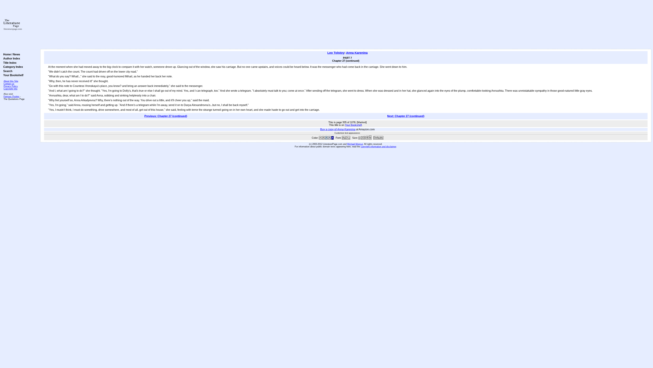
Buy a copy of (337, 129)
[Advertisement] (346, 25)
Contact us (9, 83)
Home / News (11, 54)
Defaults (378, 137)
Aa (343, 137)
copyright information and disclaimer (378, 146)
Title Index (9, 62)
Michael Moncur (355, 144)
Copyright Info (10, 89)
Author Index (11, 58)
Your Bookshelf (12, 75)
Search (7, 71)
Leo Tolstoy (335, 53)
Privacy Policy (11, 86)
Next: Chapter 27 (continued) (405, 116)
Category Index (12, 66)
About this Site (11, 81)
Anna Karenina (357, 53)
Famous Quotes (11, 96)
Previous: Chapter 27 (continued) (165, 116)
